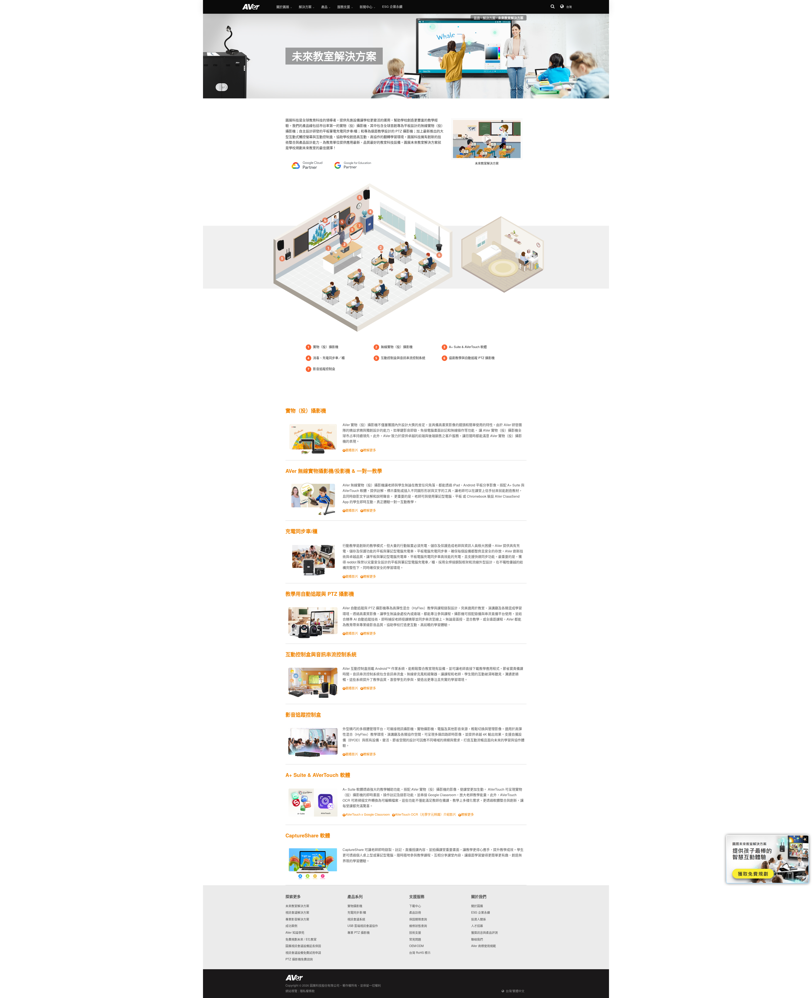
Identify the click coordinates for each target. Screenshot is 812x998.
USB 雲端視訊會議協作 (362, 926)
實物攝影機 (354, 906)
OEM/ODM (416, 946)
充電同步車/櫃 (356, 912)
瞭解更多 (369, 450)
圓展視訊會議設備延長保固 (303, 946)
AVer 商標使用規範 (483, 946)
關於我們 (478, 896)
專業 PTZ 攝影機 (358, 932)
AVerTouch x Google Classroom (368, 814)
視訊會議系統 (356, 919)
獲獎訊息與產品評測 (484, 932)
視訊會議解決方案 (297, 912)
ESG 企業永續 (480, 912)
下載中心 (415, 906)
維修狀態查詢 (418, 926)
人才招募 (477, 926)
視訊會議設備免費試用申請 (303, 952)
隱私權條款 (307, 991)
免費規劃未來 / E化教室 (301, 939)
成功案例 (291, 926)
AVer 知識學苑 (294, 932)
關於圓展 (477, 906)
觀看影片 (352, 450)
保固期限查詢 (418, 919)
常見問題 (415, 939)
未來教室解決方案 (297, 906)
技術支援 (415, 932)
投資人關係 (478, 919)
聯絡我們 (477, 939)
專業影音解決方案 (297, 919)
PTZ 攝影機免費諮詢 (299, 959)
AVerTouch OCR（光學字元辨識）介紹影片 (425, 814)
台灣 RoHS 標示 (420, 952)
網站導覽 (291, 991)
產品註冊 (415, 912)
